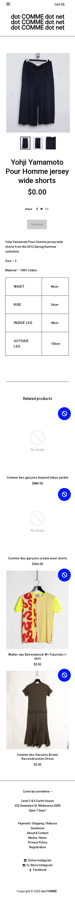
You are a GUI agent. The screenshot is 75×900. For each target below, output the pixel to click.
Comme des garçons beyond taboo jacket (37, 477)
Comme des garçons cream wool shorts (37, 558)
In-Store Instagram (40, 865)
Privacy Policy (37, 842)
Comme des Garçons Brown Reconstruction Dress (37, 757)
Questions (38, 828)
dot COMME (49, 891)
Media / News (37, 837)
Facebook (39, 869)
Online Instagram (39, 860)
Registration (37, 847)
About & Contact (37, 833)
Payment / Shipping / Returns (37, 823)
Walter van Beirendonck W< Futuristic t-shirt (37, 656)
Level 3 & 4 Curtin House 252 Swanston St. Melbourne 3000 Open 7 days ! (37, 805)
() (60, 4)
